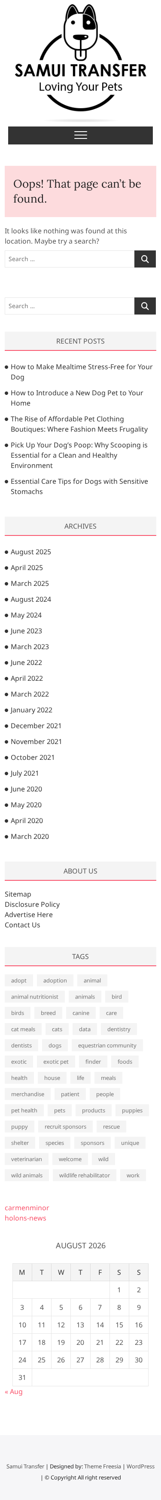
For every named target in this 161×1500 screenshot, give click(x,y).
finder (93, 1061)
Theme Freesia (102, 1466)
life (80, 1078)
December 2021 (36, 725)
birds (17, 1013)
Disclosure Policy (32, 904)
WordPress (141, 1466)
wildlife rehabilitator (84, 1175)
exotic (19, 1061)
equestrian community (107, 1045)
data (85, 1029)
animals (85, 996)
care (111, 1013)
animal (92, 980)
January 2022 (31, 710)
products (93, 1110)
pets (59, 1110)
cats (57, 1029)
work (133, 1175)
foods (125, 1061)
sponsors (92, 1143)
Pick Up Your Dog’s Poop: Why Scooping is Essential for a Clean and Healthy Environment (79, 455)
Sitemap (18, 894)
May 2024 (26, 615)
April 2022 (27, 678)
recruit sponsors (65, 1126)
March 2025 (30, 583)
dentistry (119, 1029)
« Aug (14, 1391)
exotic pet (56, 1061)
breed (48, 1013)
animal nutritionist (34, 996)
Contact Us (22, 924)
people (105, 1094)
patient (70, 1094)
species (55, 1143)
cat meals (23, 1029)
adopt (19, 980)
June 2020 (26, 789)
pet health (24, 1110)
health (19, 1078)
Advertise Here (29, 914)
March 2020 (30, 836)
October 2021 (33, 757)
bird (117, 996)
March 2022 (30, 694)
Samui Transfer (25, 1466)
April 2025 (27, 567)
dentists (21, 1045)
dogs (55, 1045)
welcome (70, 1159)
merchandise (27, 1094)
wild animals (27, 1175)
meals (108, 1078)
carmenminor (27, 1207)
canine (81, 1013)
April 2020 (27, 820)
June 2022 (26, 662)
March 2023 (30, 646)
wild (103, 1159)
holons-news (25, 1218)
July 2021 (25, 773)
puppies (132, 1110)
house (52, 1078)
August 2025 (31, 551)
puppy (19, 1126)
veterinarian (26, 1159)
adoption (55, 980)
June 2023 (26, 630)
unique (130, 1143)
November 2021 (36, 741)
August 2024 (31, 599)
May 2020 (26, 804)
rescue (111, 1126)
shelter (20, 1143)
